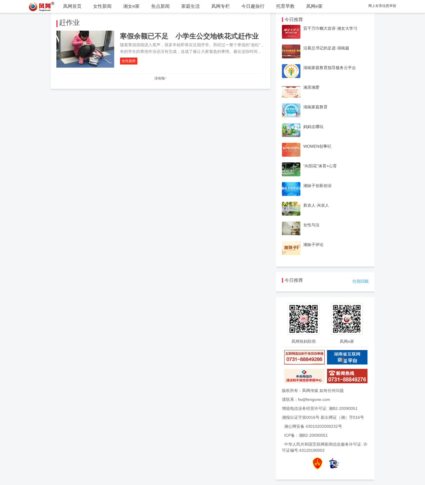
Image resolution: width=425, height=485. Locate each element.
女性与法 (311, 225)
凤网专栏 (220, 6)
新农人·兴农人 (316, 205)
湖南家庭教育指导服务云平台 (329, 67)
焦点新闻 (160, 6)
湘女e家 (131, 6)
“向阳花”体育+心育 (320, 166)
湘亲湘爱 (311, 87)
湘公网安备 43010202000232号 (313, 426)
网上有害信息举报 (382, 6)
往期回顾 (360, 281)
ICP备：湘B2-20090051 (306, 435)
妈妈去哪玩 (313, 126)
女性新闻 (102, 6)
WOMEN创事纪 (317, 146)
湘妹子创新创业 (317, 185)
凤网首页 (72, 6)
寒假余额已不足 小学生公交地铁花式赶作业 (189, 36)
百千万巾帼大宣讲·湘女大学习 (330, 28)
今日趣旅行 (253, 6)
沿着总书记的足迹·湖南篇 (326, 48)
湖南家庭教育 (315, 107)
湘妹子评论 (313, 244)
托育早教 (285, 6)
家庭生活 (190, 6)
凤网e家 (314, 6)
